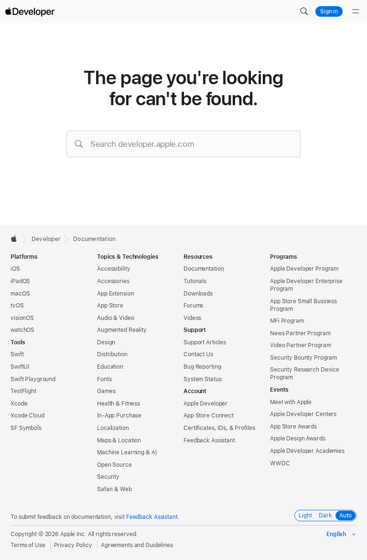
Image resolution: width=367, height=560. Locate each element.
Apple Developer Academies (307, 451)
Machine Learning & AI (126, 452)
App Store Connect (209, 415)
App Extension (115, 293)
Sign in (329, 11)
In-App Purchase (119, 415)
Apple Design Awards (297, 438)
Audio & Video (115, 318)
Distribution (112, 354)
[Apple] (16, 238)
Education (110, 366)
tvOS (17, 305)
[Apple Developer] (29, 11)
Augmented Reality (122, 330)
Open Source (114, 464)
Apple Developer (205, 403)
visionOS (22, 318)
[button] (303, 11)
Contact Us (198, 354)
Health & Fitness (118, 403)
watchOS (22, 330)
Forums (193, 305)
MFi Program (287, 321)
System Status (202, 379)
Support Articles (205, 342)
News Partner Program (300, 333)
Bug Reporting (202, 366)
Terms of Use (28, 545)
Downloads (198, 293)
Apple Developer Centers (303, 414)
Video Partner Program (300, 345)
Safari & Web (114, 489)
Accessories (113, 281)
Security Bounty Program (303, 357)
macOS (20, 293)
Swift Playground (33, 379)
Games (106, 391)
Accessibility (113, 268)
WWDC (280, 463)
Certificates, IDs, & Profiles (219, 428)
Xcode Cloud (27, 415)
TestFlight (23, 391)
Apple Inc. (73, 534)
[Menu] (355, 11)
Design (106, 342)
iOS (15, 268)
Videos (192, 318)
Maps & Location (119, 440)
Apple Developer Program (304, 268)
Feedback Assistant (209, 440)
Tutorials (195, 281)
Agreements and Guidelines (137, 545)
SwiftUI (20, 366)
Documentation (94, 239)
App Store (110, 305)
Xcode (19, 403)
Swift (17, 354)
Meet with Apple (291, 402)
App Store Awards (293, 426)
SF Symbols (26, 428)
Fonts (104, 379)
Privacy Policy (73, 545)
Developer (46, 239)
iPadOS (20, 281)
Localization (113, 428)
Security (108, 476)
